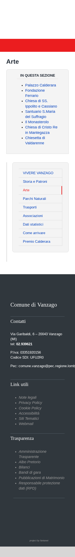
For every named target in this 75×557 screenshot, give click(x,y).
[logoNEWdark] (37, 6)
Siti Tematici (29, 418)
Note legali (27, 397)
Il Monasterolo (37, 122)
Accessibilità (29, 413)
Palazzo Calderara (40, 85)
